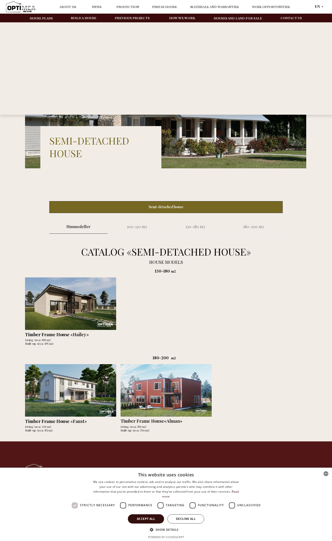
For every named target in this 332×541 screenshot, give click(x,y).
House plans (41, 18)
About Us (67, 6)
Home (29, 35)
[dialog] (166, 504)
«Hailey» (57, 334)
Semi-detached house (76, 35)
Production (127, 6)
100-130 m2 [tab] (137, 226)
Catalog (47, 35)
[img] (70, 390)
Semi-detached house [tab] (166, 207)
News (97, 6)
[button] (165, 529)
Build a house (83, 18)
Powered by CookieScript (166, 537)
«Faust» (56, 421)
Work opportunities (271, 6)
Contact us (291, 18)
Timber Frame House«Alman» (152, 421)
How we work (182, 18)
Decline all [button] (186, 519)
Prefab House (164, 6)
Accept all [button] (146, 519)
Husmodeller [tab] (78, 226)
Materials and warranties (214, 6)
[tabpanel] (166, 234)
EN (317, 6)
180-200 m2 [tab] (253, 226)
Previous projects (132, 18)
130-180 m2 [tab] (195, 226)
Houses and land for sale (238, 18)
